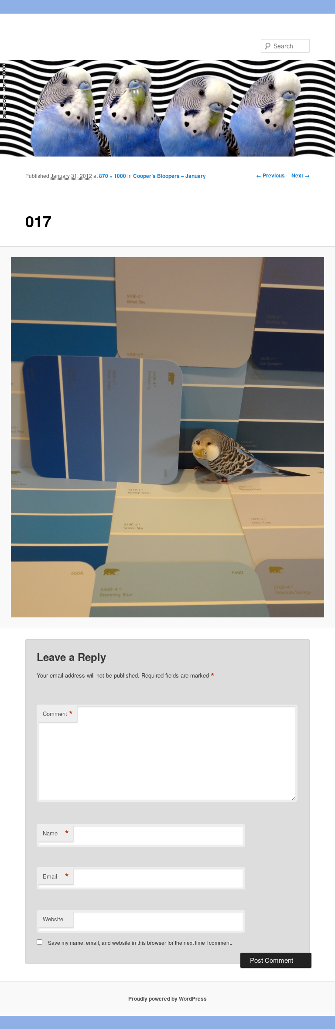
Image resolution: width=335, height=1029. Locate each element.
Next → (300, 175)
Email (56, 876)
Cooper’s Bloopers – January (169, 176)
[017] (167, 437)
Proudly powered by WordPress (167, 998)
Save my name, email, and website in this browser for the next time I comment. (140, 942)
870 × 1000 (112, 176)
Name (56, 833)
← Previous (270, 175)
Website (53, 919)
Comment (58, 714)
